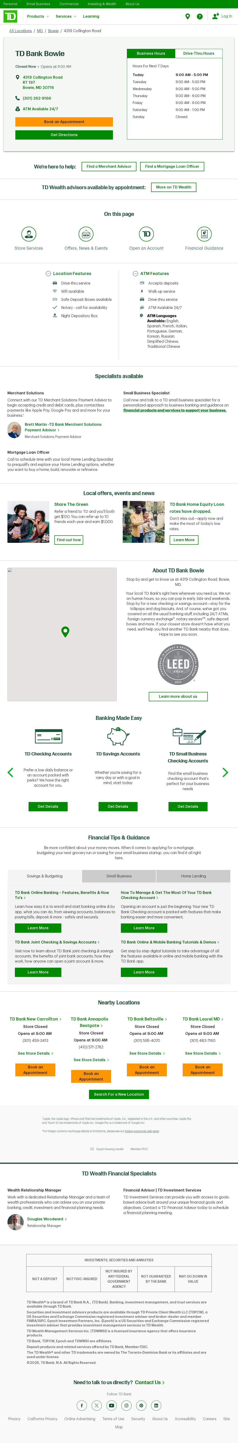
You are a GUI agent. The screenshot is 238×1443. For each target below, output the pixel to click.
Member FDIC (139, 1149)
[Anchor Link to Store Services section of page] (28, 235)
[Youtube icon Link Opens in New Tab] (111, 1405)
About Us (132, 4)
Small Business (38, 4)
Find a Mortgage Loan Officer (172, 166)
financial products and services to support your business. (175, 410)
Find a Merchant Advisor (109, 166)
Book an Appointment (64, 122)
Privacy (14, 1419)
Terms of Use (113, 1419)
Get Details (48, 807)
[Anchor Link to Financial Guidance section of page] (204, 235)
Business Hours (151, 53)
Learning (91, 14)
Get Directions (64, 135)
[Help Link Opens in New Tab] (200, 16)
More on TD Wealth (173, 187)
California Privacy (42, 1419)
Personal (10, 4)
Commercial (69, 4)
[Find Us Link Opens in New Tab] (188, 16)
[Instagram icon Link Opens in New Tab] (126, 1405)
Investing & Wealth (102, 4)
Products (35, 16)
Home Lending (193, 876)
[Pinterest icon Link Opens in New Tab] (141, 1405)
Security (138, 1419)
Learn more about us (178, 696)
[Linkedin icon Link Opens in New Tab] (156, 1405)
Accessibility (185, 1419)
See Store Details (36, 1055)
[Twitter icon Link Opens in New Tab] (97, 1405)
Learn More (184, 540)
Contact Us (149, 1382)
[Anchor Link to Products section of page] (146, 235)
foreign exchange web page (142, 1131)
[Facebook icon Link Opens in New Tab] (82, 1405)
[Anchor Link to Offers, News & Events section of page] (86, 235)
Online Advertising (79, 1419)
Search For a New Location (119, 1094)
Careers (209, 1419)
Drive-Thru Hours (198, 53)
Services (64, 16)
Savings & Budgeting (45, 876)
